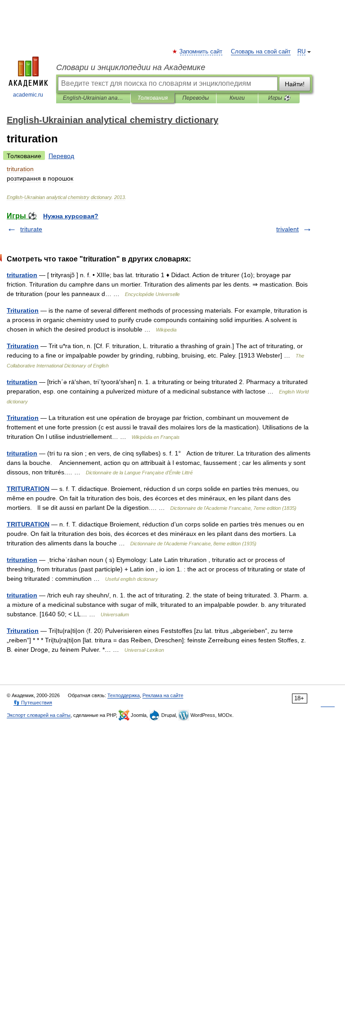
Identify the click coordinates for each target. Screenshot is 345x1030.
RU (301, 52)
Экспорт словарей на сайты (39, 715)
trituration (22, 274)
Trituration (23, 310)
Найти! (295, 84)
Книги (237, 98)
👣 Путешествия (32, 702)
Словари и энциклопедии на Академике (130, 67)
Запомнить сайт (201, 52)
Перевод (61, 155)
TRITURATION (28, 488)
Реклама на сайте (162, 695)
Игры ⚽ (279, 98)
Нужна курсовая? (70, 216)
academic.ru (28, 95)
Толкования (152, 98)
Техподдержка (123, 695)
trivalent (287, 229)
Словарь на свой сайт (261, 52)
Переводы (195, 98)
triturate (31, 229)
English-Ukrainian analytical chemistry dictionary (93, 98)
